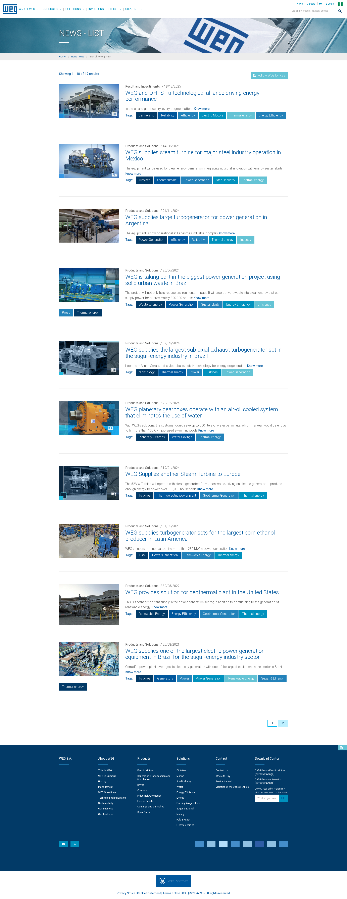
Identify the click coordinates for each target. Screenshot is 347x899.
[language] (341, 4)
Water (180, 787)
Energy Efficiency (271, 115)
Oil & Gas (182, 770)
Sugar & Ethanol (272, 678)
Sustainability (210, 304)
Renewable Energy (198, 555)
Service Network (224, 781)
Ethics (112, 9)
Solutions (73, 9)
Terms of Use (171, 893)
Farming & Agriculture (188, 803)
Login (330, 3)
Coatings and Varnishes (150, 806)
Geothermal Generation (219, 495)
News (300, 3)
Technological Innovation (112, 797)
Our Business (105, 808)
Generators (165, 678)
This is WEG (105, 770)
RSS (185, 893)
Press (66, 312)
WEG (8, 9)
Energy (180, 797)
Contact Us (222, 770)
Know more (202, 109)
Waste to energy (150, 304)
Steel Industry (225, 180)
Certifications (105, 814)
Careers (311, 3)
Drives (140, 785)
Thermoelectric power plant (176, 495)
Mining (180, 814)
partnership (146, 115)
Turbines (144, 180)
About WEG (27, 9)
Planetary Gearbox (152, 437)
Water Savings (182, 437)
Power (194, 372)
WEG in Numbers (107, 776)
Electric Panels (145, 801)
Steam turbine (167, 180)
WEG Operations (107, 792)
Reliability (167, 115)
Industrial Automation (149, 795)
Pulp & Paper (183, 819)
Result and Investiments (142, 86)
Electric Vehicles (185, 825)
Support (131, 9)
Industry (245, 240)
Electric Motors (212, 115)
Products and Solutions (141, 146)
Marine (180, 776)
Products (50, 9)
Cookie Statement (149, 893)
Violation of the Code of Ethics (232, 787)
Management (105, 787)
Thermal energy (241, 115)
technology (147, 372)
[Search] (340, 11)
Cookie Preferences (177, 881)
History (102, 781)
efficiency (188, 115)
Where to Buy (223, 776)
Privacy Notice (126, 893)
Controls (142, 790)
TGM (142, 555)
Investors (96, 9)
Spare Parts (143, 812)
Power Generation (196, 180)
